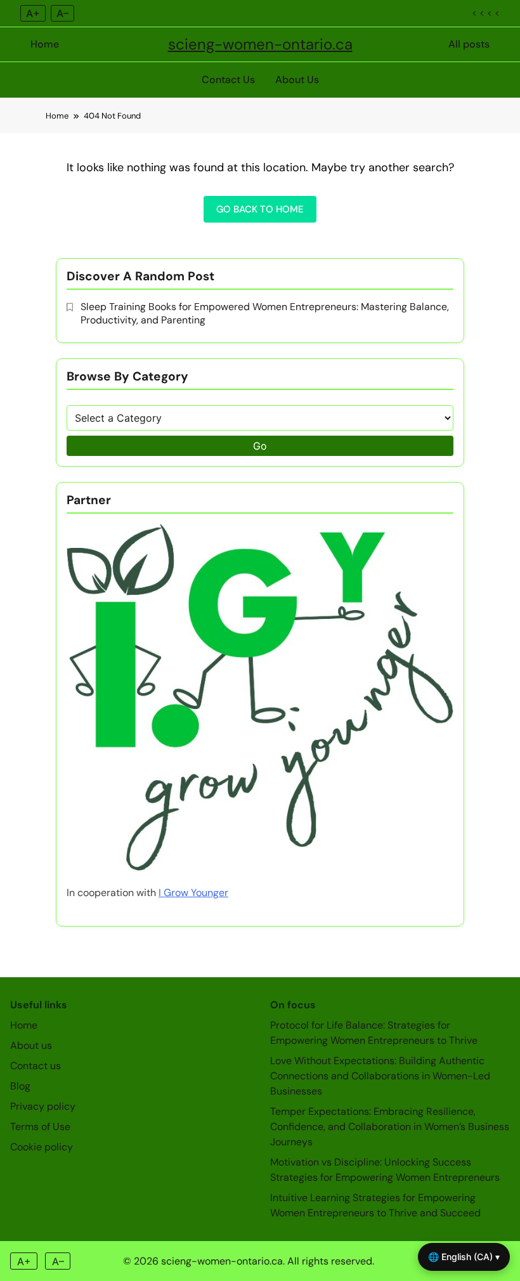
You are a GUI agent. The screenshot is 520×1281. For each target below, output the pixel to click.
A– (62, 13)
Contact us (35, 1065)
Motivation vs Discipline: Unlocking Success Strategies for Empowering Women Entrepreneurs (385, 1169)
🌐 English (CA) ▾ (464, 1256)
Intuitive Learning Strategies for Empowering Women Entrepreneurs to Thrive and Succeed (375, 1205)
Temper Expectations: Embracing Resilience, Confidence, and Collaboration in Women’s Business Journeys (389, 1126)
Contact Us (228, 79)
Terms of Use (40, 1126)
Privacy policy (42, 1106)
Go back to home (260, 209)
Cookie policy (41, 1147)
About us (31, 1045)
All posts (469, 44)
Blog (20, 1086)
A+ (33, 13)
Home (44, 44)
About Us (297, 79)
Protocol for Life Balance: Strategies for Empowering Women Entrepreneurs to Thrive (374, 1032)
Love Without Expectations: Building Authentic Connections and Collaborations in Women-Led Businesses (380, 1076)
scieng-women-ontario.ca (260, 44)
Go (260, 445)
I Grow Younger (193, 892)
